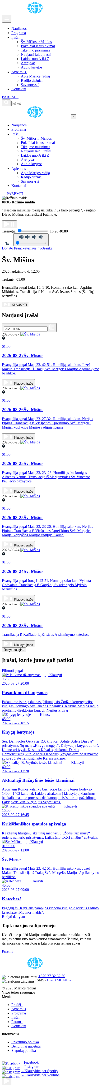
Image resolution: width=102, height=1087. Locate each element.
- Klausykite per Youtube (40, 1075)
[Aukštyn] (6, 1081)
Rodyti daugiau (14, 650)
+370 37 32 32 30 (51, 976)
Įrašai (15, 37)
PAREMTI (10, 97)
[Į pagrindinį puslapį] (36, 117)
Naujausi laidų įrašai (36, 54)
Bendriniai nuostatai (26, 1046)
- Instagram (30, 1067)
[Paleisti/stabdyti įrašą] (9, 224)
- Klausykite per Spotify (39, 1071)
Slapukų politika (23, 1050)
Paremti (7, 951)
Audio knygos (31, 67)
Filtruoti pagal (13, 671)
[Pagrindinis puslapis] (36, 12)
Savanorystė (30, 85)
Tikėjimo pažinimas (35, 50)
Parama (17, 1022)
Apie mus (19, 72)
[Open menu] (6, 19)
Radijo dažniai (31, 80)
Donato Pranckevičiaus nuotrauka (27, 248)
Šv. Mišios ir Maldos (36, 42)
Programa (18, 33)
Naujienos (19, 28)
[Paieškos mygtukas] (6, 102)
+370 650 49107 (58, 980)
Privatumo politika (25, 1042)
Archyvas (28, 63)
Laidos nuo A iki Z (35, 59)
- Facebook (30, 1062)
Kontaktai (18, 89)
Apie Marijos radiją (35, 76)
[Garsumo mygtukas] (31, 239)
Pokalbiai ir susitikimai (38, 46)
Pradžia (17, 1005)
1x (7, 243)
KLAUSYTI (19, 305)
